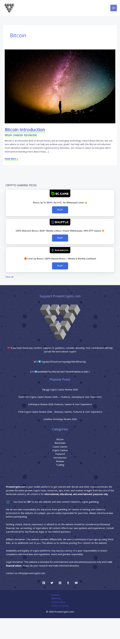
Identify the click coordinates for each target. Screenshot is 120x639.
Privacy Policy (58, 601)
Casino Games (60, 446)
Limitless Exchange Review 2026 (60, 419)
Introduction (30, 134)
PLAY (60, 210)
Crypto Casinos (60, 450)
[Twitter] (52, 583)
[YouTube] (76, 583)
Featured (18, 134)
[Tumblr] (68, 583)
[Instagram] (60, 583)
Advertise (56, 598)
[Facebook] (44, 583)
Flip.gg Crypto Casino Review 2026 (60, 389)
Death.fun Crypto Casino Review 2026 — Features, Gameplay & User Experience (60, 396)
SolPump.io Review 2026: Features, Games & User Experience (60, 404)
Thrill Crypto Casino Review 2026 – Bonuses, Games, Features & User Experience (60, 411)
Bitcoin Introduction (25, 129)
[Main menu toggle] (113, 8)
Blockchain (60, 442)
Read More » (11, 158)
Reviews (60, 461)
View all (9, 277)
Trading (60, 464)
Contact (55, 594)
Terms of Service (60, 605)
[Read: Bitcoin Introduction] (60, 86)
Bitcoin (8, 134)
